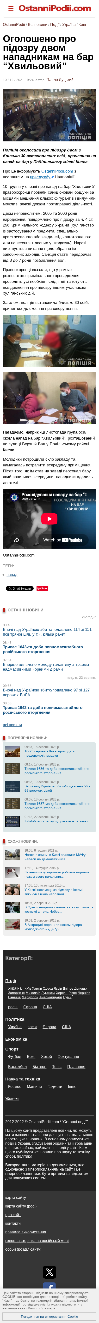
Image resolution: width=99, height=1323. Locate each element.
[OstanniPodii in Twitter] (49, 1272)
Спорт (12, 1049)
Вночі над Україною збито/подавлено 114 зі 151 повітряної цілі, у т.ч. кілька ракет (47, 632)
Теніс (57, 1067)
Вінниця (14, 997)
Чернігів (84, 993)
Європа (30, 1007)
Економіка (16, 1039)
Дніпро (68, 988)
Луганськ (48, 993)
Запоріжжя (16, 993)
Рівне (72, 993)
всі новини (12, 725)
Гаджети (55, 1087)
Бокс (31, 1057)
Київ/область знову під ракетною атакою (56, 821)
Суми (67, 997)
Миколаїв (33, 993)
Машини (34, 1087)
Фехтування (68, 1057)
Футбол (14, 1057)
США (47, 1007)
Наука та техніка (22, 1079)
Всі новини (37, 25)
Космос (14, 1087)
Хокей (46, 1057)
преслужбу (40, 176)
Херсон (62, 993)
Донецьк (80, 988)
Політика (14, 1019)
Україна (69, 25)
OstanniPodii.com (57, 171)
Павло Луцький (60, 80)
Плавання (76, 1067)
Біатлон (39, 1067)
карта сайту (15, 1197)
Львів (58, 988)
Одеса (48, 988)
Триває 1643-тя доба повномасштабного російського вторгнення (43, 649)
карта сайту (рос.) (21, 1206)
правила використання (25, 1232)
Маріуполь (30, 997)
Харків (37, 988)
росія (13, 1007)
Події (54, 25)
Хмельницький (50, 997)
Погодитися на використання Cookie (49, 1316)
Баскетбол (17, 1067)
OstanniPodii (14, 25)
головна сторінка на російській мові (37, 1241)
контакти (13, 1223)
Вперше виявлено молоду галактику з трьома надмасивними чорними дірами (46, 667)
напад (11, 575)
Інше (72, 1087)
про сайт (13, 1215)
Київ (82, 25)
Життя (12, 1099)
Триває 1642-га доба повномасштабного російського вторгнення (42, 710)
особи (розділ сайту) (23, 1249)
